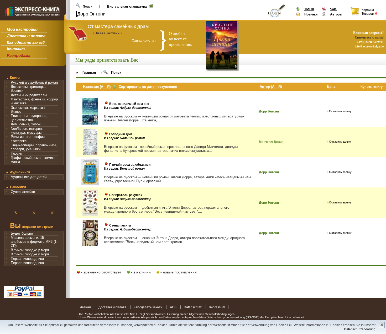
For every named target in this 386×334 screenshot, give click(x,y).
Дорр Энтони (269, 111)
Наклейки (18, 187)
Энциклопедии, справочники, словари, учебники (34, 147)
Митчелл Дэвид (271, 141)
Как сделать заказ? (26, 42)
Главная (85, 307)
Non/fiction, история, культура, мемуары (27, 130)
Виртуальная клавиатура (127, 6)
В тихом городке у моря (30, 250)
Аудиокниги (20, 172)
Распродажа (18, 55)
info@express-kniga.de (369, 46)
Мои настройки (22, 29)
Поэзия (16, 153)
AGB (173, 307)
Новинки (310, 14)
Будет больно (22, 233)
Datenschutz (193, 307)
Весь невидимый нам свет (130, 104)
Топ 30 (309, 9)
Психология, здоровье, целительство (29, 118)
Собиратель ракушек (125, 195)
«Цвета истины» (107, 33)
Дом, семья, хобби (25, 124)
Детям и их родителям (29, 95)
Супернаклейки (23, 192)
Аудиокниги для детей (28, 177)
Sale (333, 9)
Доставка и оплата (26, 36)
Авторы (336, 14)
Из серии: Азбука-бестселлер (127, 108)
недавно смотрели (31, 226)
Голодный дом (120, 134)
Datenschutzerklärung (359, 329)
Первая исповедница (27, 259)
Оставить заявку (340, 111)
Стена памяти (120, 225)
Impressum (217, 307)
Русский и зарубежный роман (34, 82)
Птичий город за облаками (129, 164)
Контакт (16, 49)
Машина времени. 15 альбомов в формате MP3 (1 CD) (33, 242)
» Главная (86, 72)
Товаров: (368, 13)
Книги (15, 78)
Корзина (368, 10)
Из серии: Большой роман (124, 138)
